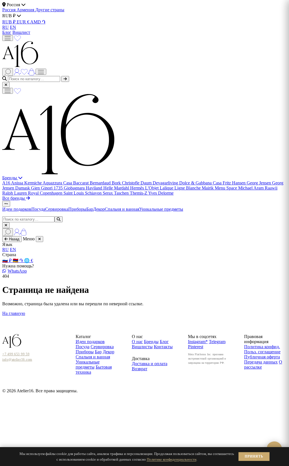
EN (13, 27)
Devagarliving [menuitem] (166, 182)
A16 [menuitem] (6, 182)
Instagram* (198, 341)
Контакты (163, 346)
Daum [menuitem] (147, 182)
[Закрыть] (6, 85)
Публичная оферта (262, 356)
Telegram (217, 341)
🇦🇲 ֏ (18, 260)
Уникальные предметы (161, 209)
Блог (6, 32)
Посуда (38, 209)
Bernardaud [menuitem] (101, 182)
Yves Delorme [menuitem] (161, 193)
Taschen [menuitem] (122, 193)
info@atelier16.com (17, 360)
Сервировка (56, 209)
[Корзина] (32, 71)
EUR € (23, 21)
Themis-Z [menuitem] (139, 193)
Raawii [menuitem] (271, 188)
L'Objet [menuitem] (152, 188)
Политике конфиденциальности (171, 459)
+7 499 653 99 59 (16, 354)
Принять (254, 456)
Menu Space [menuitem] (226, 188)
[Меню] (7, 38)
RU (5, 27)
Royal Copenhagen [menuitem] (46, 193)
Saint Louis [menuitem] (74, 193)
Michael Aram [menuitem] (251, 188)
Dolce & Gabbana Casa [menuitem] (201, 182)
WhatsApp (17, 271)
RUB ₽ (9, 21)
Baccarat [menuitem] (81, 182)
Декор (99, 209)
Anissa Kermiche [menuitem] (27, 182)
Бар (89, 209)
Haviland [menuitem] (94, 188)
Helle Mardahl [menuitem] (116, 188)
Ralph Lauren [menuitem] (15, 193)
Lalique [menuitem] (167, 188)
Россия (9, 9)
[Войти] (17, 71)
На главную (13, 313)
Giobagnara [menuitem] (75, 188)
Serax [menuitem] (108, 193)
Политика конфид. (262, 346)
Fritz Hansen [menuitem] (235, 182)
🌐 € (28, 260)
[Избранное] (17, 37)
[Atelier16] (58, 172)
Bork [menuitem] (117, 182)
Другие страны (49, 9)
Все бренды (14, 198)
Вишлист (21, 32)
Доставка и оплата (149, 363)
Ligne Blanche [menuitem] (188, 188)
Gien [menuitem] (36, 188)
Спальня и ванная (122, 209)
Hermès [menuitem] (137, 188)
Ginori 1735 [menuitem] (52, 188)
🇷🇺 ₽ (7, 260)
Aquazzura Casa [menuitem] (58, 182)
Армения (26, 9)
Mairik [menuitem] (208, 188)
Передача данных (261, 362)
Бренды (10, 177)
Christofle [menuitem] (131, 182)
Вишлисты (142, 346)
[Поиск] (7, 72)
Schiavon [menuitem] (94, 193)
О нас (137, 341)
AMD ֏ (37, 21)
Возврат (139, 368)
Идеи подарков (16, 209)
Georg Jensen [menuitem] (259, 182)
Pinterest (195, 346)
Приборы (77, 209)
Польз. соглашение (262, 351)
